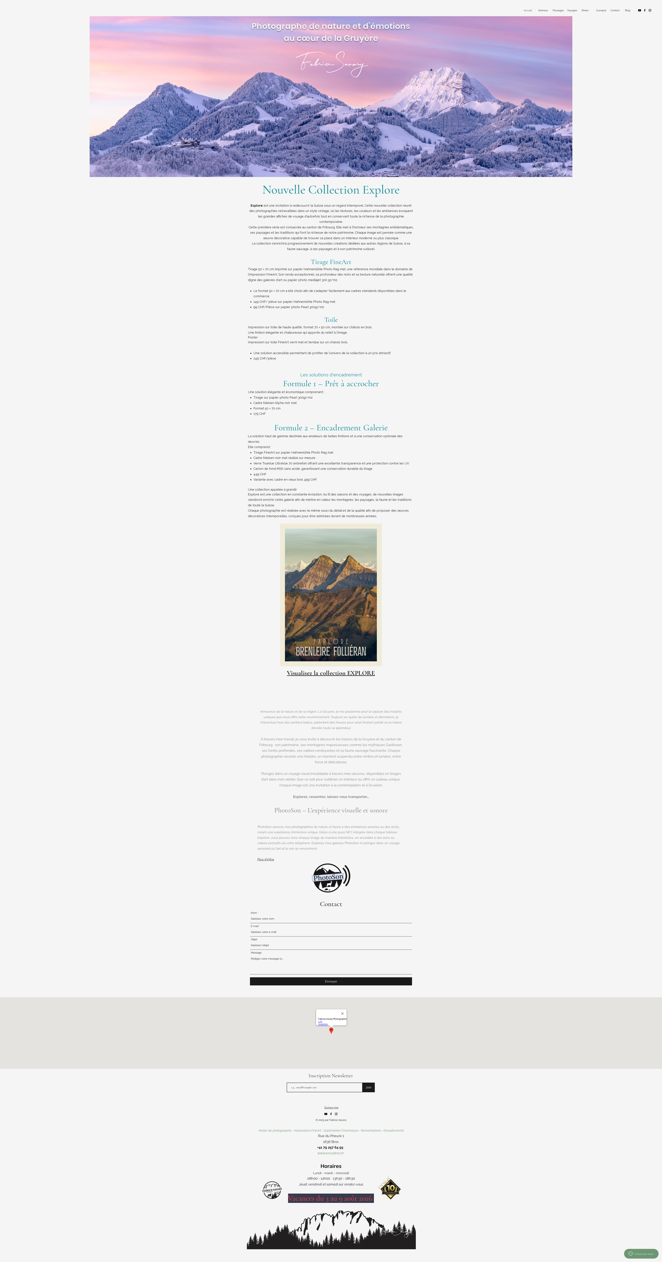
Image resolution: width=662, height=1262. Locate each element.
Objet (254, 939)
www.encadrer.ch (331, 1153)
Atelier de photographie (275, 1130)
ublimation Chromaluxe (342, 1130)
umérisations (372, 1130)
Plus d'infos (265, 859)
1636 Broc (331, 1142)
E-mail (254, 926)
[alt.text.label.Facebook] (644, 10)
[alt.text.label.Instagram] (650, 10)
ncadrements (394, 1130)
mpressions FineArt (308, 1130)
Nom (254, 913)
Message (256, 952)
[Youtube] (639, 10)
